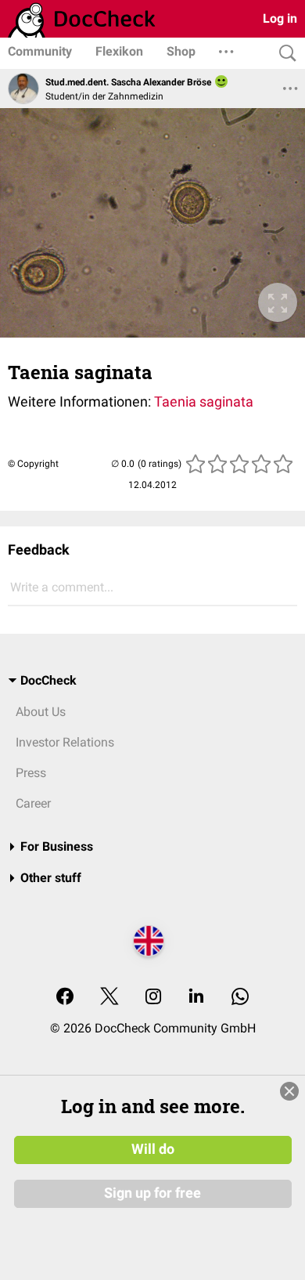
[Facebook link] (65, 997)
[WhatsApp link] (240, 997)
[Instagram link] (153, 997)
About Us (41, 711)
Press (31, 772)
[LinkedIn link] (196, 997)
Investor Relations (65, 742)
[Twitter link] (109, 997)
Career (33, 803)
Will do (152, 1149)
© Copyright (33, 463)
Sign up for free (152, 1193)
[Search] (284, 54)
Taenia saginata (203, 401)
